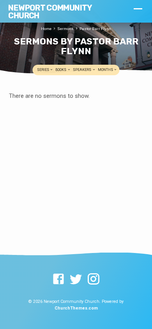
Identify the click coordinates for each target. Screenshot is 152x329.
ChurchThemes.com (76, 308)
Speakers (82, 70)
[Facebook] (58, 279)
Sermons (65, 29)
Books (61, 70)
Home (46, 29)
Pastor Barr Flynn (95, 29)
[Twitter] (76, 279)
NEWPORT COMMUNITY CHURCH (50, 11)
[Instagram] (94, 279)
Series (43, 70)
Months (106, 70)
